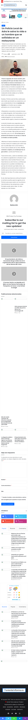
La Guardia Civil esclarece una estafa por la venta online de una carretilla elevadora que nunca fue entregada (18, 633)
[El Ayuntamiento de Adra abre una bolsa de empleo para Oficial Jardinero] (21, 432)
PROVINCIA (22, 707)
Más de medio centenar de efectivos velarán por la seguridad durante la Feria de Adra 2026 (6, 420)
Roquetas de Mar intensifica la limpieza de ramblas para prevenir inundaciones (18, 623)
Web (2, 491)
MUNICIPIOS (10, 707)
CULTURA (13, 709)
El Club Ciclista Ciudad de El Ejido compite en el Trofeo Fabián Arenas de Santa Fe (18, 652)
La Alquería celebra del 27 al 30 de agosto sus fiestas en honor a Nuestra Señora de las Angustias (6, 440)
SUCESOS (7, 709)
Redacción (6, 54)
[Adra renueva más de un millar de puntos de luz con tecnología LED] (21, 301)
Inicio (4, 22)
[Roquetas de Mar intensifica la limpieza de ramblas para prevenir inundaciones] (6, 623)
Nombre (3, 479)
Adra (7, 22)
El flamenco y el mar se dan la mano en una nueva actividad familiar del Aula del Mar (18, 614)
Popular (4, 528)
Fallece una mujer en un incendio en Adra (18, 548)
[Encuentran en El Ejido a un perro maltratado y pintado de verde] (6, 564)
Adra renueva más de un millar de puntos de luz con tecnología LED (21, 309)
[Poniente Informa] (10, 5)
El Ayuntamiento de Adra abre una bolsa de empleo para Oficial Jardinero (20, 439)
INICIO (4, 707)
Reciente (12, 528)
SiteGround (21, 704)
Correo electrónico (6, 485)
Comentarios (22, 528)
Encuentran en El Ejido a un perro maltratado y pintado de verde (18, 563)
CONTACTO (20, 709)
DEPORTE (16, 707)
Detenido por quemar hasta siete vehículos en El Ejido (18, 556)
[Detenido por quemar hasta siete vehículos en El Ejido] (6, 557)
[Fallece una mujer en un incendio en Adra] (6, 550)
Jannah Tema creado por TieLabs (15, 702)
